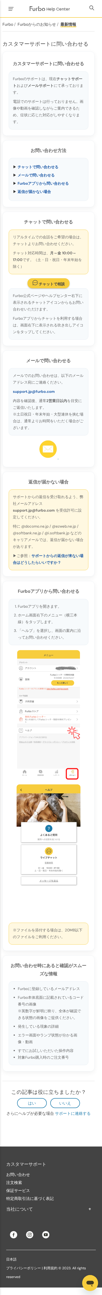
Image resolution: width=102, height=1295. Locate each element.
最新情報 (68, 24)
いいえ (65, 1103)
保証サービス (18, 1190)
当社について (48, 1209)
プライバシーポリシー (23, 1268)
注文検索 (14, 1182)
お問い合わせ (18, 1174)
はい (32, 1103)
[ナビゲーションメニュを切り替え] (10, 8)
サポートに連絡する (73, 1113)
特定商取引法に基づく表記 (30, 1198)
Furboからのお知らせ (37, 24)
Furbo (7, 24)
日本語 (11, 1259)
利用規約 (51, 1268)
